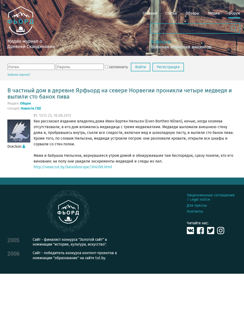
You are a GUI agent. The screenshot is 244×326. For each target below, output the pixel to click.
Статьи (171, 13)
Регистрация (168, 67)
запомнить (118, 67)
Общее (25, 103)
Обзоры (192, 13)
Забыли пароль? (18, 74)
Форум (234, 13)
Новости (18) (31, 108)
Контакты (195, 211)
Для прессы (197, 205)
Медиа (214, 13)
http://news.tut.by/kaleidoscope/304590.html (73, 167)
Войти (140, 67)
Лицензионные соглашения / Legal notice (211, 197)
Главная (150, 13)
